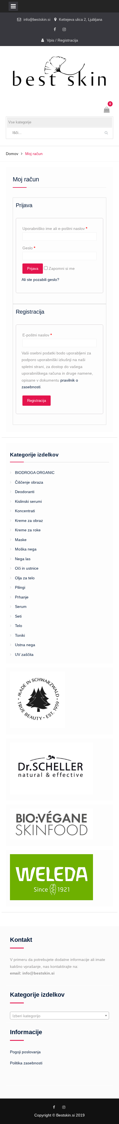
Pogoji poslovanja (25, 1052)
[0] (107, 110)
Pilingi (20, 587)
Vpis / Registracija (62, 40)
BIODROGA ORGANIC (35, 472)
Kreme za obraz (29, 520)
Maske (21, 539)
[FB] (55, 30)
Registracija (36, 401)
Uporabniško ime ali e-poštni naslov (54, 228)
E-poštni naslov (37, 335)
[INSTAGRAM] (64, 30)
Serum (21, 606)
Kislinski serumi (28, 501)
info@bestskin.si (37, 19)
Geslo (28, 248)
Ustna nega (25, 645)
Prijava (32, 269)
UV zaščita (24, 654)
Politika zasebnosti (26, 1063)
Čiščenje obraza (29, 482)
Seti (18, 616)
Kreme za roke (28, 530)
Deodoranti (24, 491)
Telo (18, 625)
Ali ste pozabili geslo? (40, 279)
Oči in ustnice (26, 568)
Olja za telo (25, 578)
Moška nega (26, 549)
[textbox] (59, 1016)
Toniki (20, 635)
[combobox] (59, 1015)
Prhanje (22, 597)
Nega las (22, 559)
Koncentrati (25, 511)
